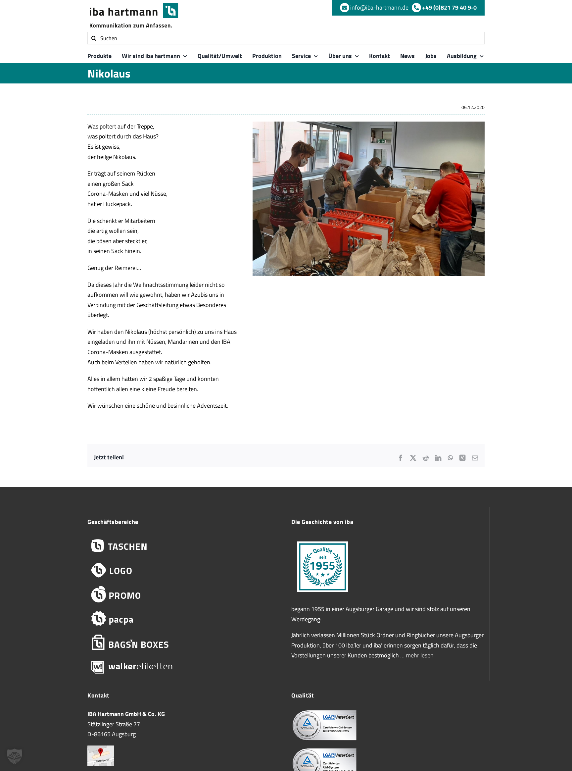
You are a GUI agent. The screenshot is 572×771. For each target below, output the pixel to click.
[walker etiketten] (183, 666)
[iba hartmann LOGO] (183, 570)
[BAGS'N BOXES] (183, 642)
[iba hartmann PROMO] (183, 594)
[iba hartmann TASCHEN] (183, 546)
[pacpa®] (183, 618)
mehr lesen (420, 655)
